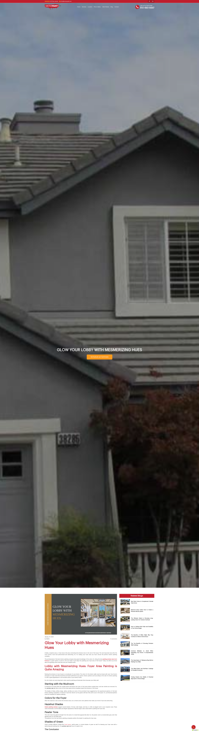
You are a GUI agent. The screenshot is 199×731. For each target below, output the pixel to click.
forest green (67, 724)
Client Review (105, 6)
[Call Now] (193, 727)
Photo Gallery (97, 6)
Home (78, 6)
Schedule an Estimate (99, 357)
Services (84, 6)
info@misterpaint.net (66, 1)
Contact (117, 6)
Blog (112, 6)
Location (90, 6)
